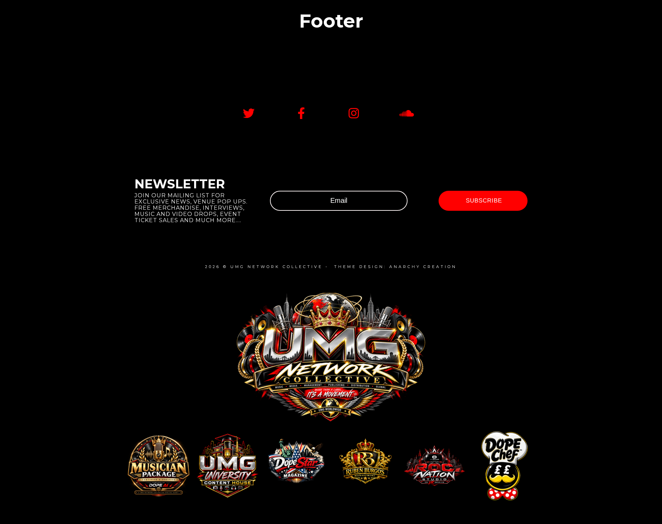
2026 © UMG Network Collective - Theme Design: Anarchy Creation (331, 266)
